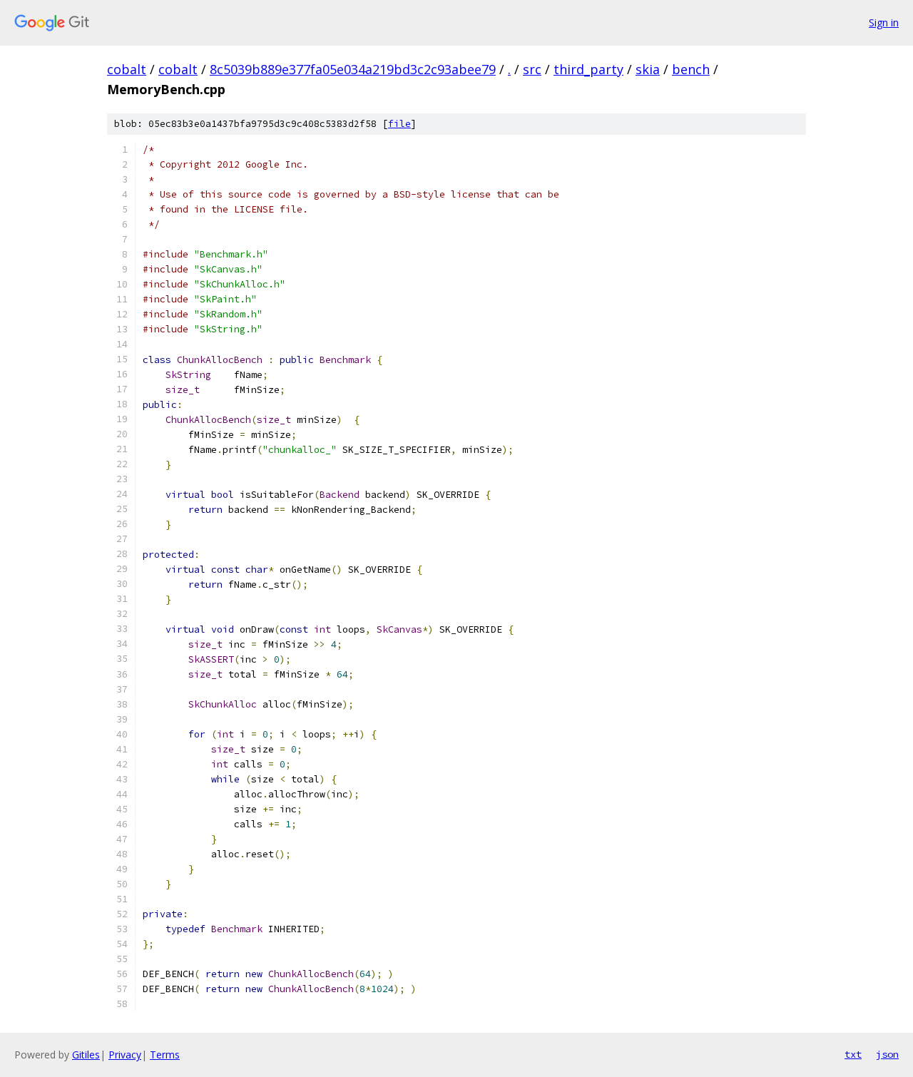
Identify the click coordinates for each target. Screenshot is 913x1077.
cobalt (126, 69)
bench (691, 69)
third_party (588, 69)
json (887, 1054)
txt (853, 1054)
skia (648, 69)
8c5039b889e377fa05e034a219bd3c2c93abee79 (353, 69)
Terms (165, 1054)
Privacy (124, 1054)
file (399, 124)
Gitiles (86, 1054)
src (532, 69)
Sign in (884, 22)
